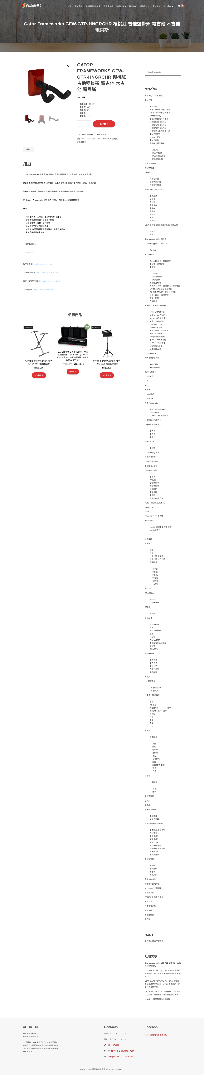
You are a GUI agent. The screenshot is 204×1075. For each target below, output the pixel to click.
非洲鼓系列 (149, 398)
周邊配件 (153, 301)
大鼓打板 (156, 280)
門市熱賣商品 (150, 906)
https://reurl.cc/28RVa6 (50, 281)
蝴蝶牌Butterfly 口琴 (158, 711)
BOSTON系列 (151, 372)
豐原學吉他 (108, 6)
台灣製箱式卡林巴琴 (158, 122)
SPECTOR (149, 442)
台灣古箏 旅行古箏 (157, 559)
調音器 (147, 805)
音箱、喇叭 (154, 298)
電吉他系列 (154, 839)
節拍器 (152, 614)
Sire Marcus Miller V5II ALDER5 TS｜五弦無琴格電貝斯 (163, 964)
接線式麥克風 (155, 182)
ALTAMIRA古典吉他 (153, 420)
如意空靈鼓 (149, 168)
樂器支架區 (149, 859)
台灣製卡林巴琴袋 (157, 143)
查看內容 (72, 372)
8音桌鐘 (153, 705)
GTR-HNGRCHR (104, 139)
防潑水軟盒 (157, 153)
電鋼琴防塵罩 (155, 631)
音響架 (152, 211)
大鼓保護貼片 (155, 640)
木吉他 (152, 431)
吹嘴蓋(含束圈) (158, 765)
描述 (28, 149)
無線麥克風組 (155, 185)
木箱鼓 (147, 390)
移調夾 (147, 801)
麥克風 (147, 677)
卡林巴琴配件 (155, 134)
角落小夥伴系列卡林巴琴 (160, 110)
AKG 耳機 (154, 364)
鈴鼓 (151, 726)
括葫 (151, 702)
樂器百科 (144, 6)
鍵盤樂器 (153, 492)
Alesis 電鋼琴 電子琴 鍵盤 (161, 527)
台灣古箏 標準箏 (156, 556)
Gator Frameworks (89, 139)
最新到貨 (148, 902)
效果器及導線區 (151, 810)
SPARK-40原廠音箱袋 (159, 416)
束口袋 (155, 150)
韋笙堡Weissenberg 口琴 (160, 708)
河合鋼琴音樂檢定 (92, 6)
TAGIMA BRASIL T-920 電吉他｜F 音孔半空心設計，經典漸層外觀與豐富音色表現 (162, 993)
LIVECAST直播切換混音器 (161, 289)
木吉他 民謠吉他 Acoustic (155, 306)
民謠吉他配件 (150, 457)
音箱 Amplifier (151, 879)
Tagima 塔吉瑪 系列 (153, 425)
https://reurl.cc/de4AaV (42, 264)
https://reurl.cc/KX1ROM (47, 272)
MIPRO (148, 172)
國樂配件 (153, 562)
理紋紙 (155, 753)
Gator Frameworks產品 (91, 134)
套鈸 (151, 634)
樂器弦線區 (149, 653)
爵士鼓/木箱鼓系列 (157, 849)
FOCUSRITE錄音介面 (154, 516)
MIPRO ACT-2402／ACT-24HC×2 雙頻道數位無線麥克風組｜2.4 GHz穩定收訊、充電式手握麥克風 (162, 984)
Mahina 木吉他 (156, 328)
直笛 (151, 723)
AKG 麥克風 (155, 367)
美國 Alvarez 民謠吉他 (159, 331)
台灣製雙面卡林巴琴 (158, 128)
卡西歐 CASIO (151, 466)
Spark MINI (154, 413)
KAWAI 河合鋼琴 (152, 462)
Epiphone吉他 (151, 353)
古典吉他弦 (154, 669)
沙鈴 (151, 717)
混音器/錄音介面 (156, 498)
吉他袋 (152, 600)
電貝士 (152, 437)
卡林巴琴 (148, 100)
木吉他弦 (153, 660)
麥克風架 (153, 205)
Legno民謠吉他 (156, 346)
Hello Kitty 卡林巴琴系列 (160, 113)
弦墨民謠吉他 (155, 349)
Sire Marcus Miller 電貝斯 (156, 239)
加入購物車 (104, 124)
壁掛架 (152, 231)
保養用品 (156, 759)
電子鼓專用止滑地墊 (158, 643)
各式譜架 (153, 869)
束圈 (154, 744)
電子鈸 (155, 274)
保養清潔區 (149, 796)
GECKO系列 (155, 137)
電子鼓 (152, 267)
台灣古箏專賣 (150, 164)
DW (146, 381)
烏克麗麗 (148, 539)
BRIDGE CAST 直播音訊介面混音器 (165, 286)
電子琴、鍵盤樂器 (157, 264)
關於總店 (168, 6)
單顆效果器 (154, 819)
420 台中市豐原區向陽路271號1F (121, 1051)
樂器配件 (148, 618)
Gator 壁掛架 (28, 253)
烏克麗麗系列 (155, 846)
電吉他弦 (153, 663)
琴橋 (154, 792)
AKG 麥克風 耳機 (152, 358)
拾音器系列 (149, 893)
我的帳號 (156, 6)
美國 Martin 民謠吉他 (158, 315)
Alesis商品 (149, 521)
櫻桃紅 (114, 139)
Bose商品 (149, 589)
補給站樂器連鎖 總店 (159, 1035)
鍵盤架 (152, 214)
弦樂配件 (153, 782)
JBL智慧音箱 (150, 681)
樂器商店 (120, 6)
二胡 (151, 553)
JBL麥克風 (154, 691)
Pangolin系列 (155, 116)
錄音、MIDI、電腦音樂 (159, 295)
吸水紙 (155, 750)
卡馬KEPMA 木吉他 (158, 340)
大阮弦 (155, 575)
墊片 (154, 768)
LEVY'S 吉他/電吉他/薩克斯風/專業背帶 (161, 225)
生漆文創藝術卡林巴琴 (159, 119)
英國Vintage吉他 (157, 321)
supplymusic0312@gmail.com (120, 1056)
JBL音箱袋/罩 (155, 688)
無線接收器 (154, 624)
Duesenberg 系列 (152, 453)
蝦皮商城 (133, 6)
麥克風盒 (153, 196)
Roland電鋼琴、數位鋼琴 (160, 261)
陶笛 (151, 720)
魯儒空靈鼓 (149, 915)
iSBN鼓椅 (154, 649)
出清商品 (148, 910)
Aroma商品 (149, 394)
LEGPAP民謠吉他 (157, 312)
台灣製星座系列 (156, 159)
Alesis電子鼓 (155, 530)
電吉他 (152, 434)
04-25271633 (113, 1045)
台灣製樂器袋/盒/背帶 (154, 824)
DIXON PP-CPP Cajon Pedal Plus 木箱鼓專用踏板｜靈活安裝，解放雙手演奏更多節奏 (162, 973)
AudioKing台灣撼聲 (153, 888)
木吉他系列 (154, 836)
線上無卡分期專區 (152, 884)
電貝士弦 (153, 666)
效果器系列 (154, 852)
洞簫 (151, 550)
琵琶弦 (155, 581)
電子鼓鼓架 (157, 277)
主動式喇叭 (154, 483)
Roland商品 (150, 254)
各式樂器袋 (154, 855)
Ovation (153, 250)
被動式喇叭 (154, 486)
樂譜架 (152, 208)
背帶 (151, 235)
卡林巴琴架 (154, 140)
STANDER (149, 507)
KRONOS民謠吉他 (157, 343)
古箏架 (152, 866)
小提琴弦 (153, 672)
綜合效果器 (154, 603)
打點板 (152, 637)
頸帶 (154, 747)
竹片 (154, 771)
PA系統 (153, 480)
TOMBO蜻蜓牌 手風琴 (154, 897)
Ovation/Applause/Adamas (156, 244)
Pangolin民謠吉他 (157, 337)
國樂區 (147, 543)
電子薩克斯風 (155, 283)
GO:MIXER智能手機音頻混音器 (163, 292)
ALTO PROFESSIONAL (155, 503)
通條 (154, 756)
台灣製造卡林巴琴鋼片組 (160, 131)
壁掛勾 (103, 134)
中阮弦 (155, 572)
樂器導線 (153, 816)
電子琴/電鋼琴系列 (157, 830)
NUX (147, 385)
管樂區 (147, 731)
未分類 (147, 919)
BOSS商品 (149, 593)
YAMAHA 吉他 (156, 324)
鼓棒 (151, 628)
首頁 (69, 6)
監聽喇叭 (153, 489)
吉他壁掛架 (81, 142)
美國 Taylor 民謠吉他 (153, 96)
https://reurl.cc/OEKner (44, 290)
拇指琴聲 (153, 107)
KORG (147, 512)
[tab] (28, 149)
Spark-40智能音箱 (157, 409)
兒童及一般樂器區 (152, 695)
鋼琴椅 (152, 646)
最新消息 (78, 6)
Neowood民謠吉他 (157, 318)
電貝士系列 (154, 842)
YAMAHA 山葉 (151, 470)
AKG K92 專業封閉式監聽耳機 (157, 999)
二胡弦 (155, 584)
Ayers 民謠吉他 (156, 334)
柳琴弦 (155, 578)
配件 (151, 217)
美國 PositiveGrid (152, 403)
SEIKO (148, 607)
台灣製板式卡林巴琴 (158, 125)
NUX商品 (149, 535)
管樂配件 (153, 737)
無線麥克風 (154, 179)
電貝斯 (152, 448)
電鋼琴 (152, 495)
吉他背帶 (153, 833)
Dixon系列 (149, 376)
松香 (154, 789)
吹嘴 (154, 762)
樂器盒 (152, 199)
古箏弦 (155, 569)
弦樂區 (147, 776)
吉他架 (152, 202)
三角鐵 (152, 714)
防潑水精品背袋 (159, 156)
